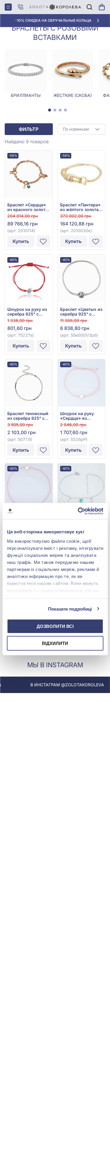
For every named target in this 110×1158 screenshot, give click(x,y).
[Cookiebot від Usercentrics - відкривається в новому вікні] (78, 511)
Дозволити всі (55, 626)
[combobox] (81, 129)
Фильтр (28, 129)
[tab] (49, 110)
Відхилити (55, 642)
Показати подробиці (70, 608)
